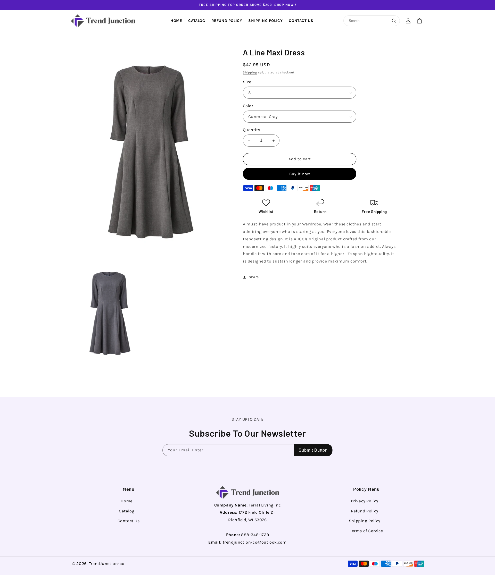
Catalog (126, 511)
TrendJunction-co (107, 563)
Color (248, 105)
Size (247, 81)
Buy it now (299, 174)
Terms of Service (366, 530)
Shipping (250, 72)
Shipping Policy (364, 520)
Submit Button (313, 450)
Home (126, 500)
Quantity (251, 129)
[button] (419, 20)
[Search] (394, 21)
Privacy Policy (364, 500)
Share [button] (254, 277)
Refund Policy (364, 511)
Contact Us (129, 520)
